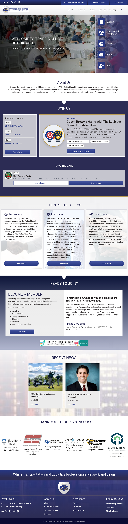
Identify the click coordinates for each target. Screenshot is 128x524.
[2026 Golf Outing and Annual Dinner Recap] (45, 377)
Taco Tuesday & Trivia (13, 135)
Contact (47, 514)
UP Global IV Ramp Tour (14, 126)
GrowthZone (81, 521)
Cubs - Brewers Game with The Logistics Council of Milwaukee (94, 123)
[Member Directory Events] (106, 24)
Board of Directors (51, 507)
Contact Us (7, 520)
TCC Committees (51, 510)
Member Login (112, 511)
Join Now (110, 507)
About (70, 10)
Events (92, 10)
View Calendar (18, 152)
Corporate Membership (107, 10)
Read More (34, 404)
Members (81, 10)
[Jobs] (105, 57)
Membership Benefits (114, 504)
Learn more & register (80, 151)
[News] (105, 46)
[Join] (104, 68)
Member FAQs (78, 510)
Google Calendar (96, 183)
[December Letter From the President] (83, 377)
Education (77, 507)
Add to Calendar (41, 183)
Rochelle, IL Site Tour (13, 143)
